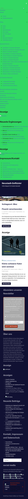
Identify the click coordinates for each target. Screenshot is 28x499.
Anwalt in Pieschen (10, 379)
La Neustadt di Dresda (8, 83)
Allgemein (2, 107)
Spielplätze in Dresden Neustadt (11, 70)
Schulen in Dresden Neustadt (10, 65)
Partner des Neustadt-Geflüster (8, 93)
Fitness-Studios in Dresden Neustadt (12, 55)
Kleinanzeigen (4, 101)
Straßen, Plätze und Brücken (10, 74)
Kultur (4, 26)
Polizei (4, 16)
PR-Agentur (8, 383)
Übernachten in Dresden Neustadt (11, 72)
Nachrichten (19, 211)
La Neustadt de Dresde (8, 81)
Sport (3, 28)
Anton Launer (12, 211)
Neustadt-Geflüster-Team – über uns (12, 169)
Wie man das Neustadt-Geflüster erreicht (11, 99)
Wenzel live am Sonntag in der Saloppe (14, 412)
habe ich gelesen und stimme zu (13, 317)
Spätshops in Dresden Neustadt (11, 68)
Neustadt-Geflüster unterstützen (8, 89)
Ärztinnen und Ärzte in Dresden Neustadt (13, 50)
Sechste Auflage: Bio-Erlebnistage (13, 409)
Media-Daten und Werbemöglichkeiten (12, 171)
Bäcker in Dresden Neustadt (10, 51)
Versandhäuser (9, 386)
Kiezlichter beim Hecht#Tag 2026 (13, 428)
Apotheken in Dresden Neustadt (11, 47)
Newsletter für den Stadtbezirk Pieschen (15, 384)
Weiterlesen (6, 226)
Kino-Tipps (5, 32)
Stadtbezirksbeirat (7, 18)
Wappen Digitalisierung (10, 381)
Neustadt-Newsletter (8, 175)
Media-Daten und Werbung (7, 97)
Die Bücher (3, 95)
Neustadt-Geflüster (12, 183)
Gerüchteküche (6, 30)
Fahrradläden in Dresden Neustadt (11, 54)
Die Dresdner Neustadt (6, 77)
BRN (3, 36)
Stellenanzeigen (4, 103)
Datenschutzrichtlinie (10, 306)
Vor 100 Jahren (6, 34)
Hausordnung (6, 163)
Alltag (1, 22)
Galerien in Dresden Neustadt (10, 60)
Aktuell (2, 12)
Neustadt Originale (7, 38)
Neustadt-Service (4, 44)
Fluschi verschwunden (12, 209)
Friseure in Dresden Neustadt (10, 58)
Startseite (2, 10)
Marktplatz (3, 105)
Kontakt (2, 91)
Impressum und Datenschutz (10, 165)
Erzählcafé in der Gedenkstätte (12, 424)
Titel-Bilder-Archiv (7, 40)
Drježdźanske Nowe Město (9, 85)
